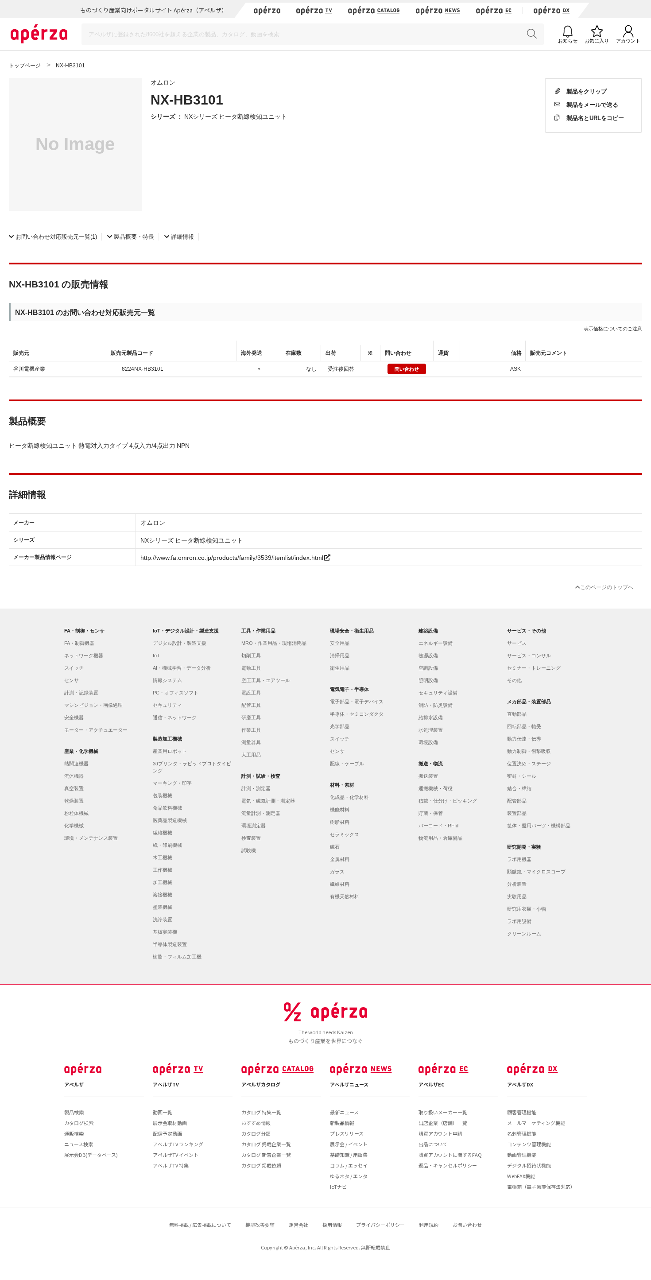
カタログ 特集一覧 (261, 1112)
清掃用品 (339, 655)
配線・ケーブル (347, 763)
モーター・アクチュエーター (96, 729)
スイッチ (74, 667)
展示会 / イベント (349, 1144)
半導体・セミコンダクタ (357, 714)
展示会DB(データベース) (91, 1154)
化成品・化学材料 (349, 797)
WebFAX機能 (521, 1175)
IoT (156, 655)
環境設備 (428, 742)
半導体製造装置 (170, 944)
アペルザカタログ (260, 1084)
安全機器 (74, 717)
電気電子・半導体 (349, 689)
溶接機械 (162, 894)
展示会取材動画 (170, 1122)
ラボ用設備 (519, 921)
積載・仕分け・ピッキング (447, 800)
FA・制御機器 (79, 643)
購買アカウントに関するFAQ (450, 1154)
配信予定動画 (167, 1133)
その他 (514, 680)
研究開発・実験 (524, 846)
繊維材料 (339, 884)
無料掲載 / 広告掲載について (200, 1224)
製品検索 (74, 1112)
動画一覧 (162, 1112)
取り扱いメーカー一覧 (442, 1112)
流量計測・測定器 (260, 813)
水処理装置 (430, 729)
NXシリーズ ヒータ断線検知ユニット (235, 116)
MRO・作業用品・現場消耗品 (273, 643)
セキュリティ (167, 705)
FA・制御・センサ (84, 630)
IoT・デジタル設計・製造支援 (186, 630)
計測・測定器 (256, 788)
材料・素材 (342, 784)
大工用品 (251, 754)
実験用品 (517, 896)
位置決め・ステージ (529, 763)
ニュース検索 (78, 1144)
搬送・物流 (430, 763)
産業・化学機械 (81, 751)
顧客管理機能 (521, 1112)
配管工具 (251, 705)
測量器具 (251, 742)
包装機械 (162, 795)
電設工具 (251, 692)
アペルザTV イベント (175, 1154)
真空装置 (74, 788)
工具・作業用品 (258, 630)
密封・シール (521, 776)
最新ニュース (344, 1112)
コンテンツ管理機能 (529, 1144)
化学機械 (74, 825)
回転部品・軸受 (524, 726)
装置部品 (517, 813)
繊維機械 (162, 832)
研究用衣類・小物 (526, 908)
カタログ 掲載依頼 (261, 1165)
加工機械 (162, 882)
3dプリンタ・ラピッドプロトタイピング (192, 767)
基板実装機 (165, 931)
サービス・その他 (526, 630)
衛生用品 (339, 667)
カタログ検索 (78, 1122)
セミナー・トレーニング (534, 667)
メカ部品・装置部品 (529, 701)
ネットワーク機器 (83, 655)
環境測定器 (253, 825)
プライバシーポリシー (380, 1224)
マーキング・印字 (172, 783)
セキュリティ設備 (437, 692)
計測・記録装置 (81, 692)
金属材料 (339, 859)
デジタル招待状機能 (529, 1165)
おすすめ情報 (256, 1122)
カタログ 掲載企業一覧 (266, 1144)
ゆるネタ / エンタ (349, 1175)
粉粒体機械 (76, 813)
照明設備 (428, 680)
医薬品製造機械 (170, 820)
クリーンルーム (524, 933)
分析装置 (517, 884)
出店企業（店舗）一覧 (442, 1122)
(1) (56, 236)
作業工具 (251, 729)
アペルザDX (520, 1084)
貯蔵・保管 (430, 813)
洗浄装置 (162, 919)
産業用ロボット (170, 751)
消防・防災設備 (435, 705)
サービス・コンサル (529, 655)
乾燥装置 (74, 800)
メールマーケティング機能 (536, 1122)
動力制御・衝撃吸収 (529, 751)
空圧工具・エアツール (265, 680)
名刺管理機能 (521, 1133)
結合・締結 (519, 788)
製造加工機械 (167, 738)
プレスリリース (347, 1133)
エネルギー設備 (435, 643)
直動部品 (517, 714)
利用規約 (428, 1224)
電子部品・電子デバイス (357, 701)
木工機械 (162, 857)
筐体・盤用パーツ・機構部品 (538, 825)
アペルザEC (431, 1084)
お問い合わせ (467, 1224)
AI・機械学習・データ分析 (182, 667)
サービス (517, 643)
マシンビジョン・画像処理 (93, 705)
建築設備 (428, 630)
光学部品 (339, 726)
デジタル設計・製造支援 (179, 643)
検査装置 (251, 838)
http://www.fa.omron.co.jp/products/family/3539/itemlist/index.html (231, 557)
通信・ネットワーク (175, 717)
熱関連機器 (76, 763)
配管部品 (517, 800)
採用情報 (332, 1224)
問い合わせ (407, 368)
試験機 (248, 850)
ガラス (337, 871)
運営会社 (298, 1224)
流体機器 (74, 776)
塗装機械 (162, 907)
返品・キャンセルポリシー (447, 1165)
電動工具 (251, 667)
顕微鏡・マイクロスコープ (536, 871)
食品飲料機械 (167, 807)
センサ (71, 680)
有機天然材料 (344, 896)
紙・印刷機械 (167, 845)
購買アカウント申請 (440, 1133)
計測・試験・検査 (260, 776)
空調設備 (428, 667)
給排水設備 (430, 717)
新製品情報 (342, 1122)
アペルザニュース (349, 1084)
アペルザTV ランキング (178, 1144)
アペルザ (74, 1084)
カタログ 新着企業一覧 (266, 1154)
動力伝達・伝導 (524, 738)
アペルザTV (166, 1084)
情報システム (167, 680)
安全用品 (339, 643)
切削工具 (251, 655)
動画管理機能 (521, 1154)
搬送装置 (428, 776)
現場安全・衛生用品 (352, 630)
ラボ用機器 (519, 859)
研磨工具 (251, 717)
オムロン (163, 82)
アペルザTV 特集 (171, 1165)
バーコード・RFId (438, 825)
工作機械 (162, 869)
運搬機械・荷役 (435, 788)
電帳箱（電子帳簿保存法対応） (541, 1186)
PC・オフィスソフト (175, 692)
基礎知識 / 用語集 (349, 1154)
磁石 (335, 846)
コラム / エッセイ (349, 1165)
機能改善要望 (260, 1224)
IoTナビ (338, 1186)
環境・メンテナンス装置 (91, 838)
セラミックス (344, 834)
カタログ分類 (256, 1133)
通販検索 (74, 1133)
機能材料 (339, 809)
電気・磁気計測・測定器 (268, 800)
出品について (433, 1144)
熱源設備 (428, 655)
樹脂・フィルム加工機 (177, 956)
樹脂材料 (339, 822)
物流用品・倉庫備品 (440, 838)
